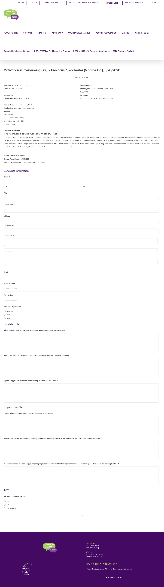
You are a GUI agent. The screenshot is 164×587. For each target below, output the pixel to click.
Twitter (24, 566)
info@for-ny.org (92, 548)
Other (9, 318)
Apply (82, 515)
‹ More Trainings (82, 78)
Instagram (26, 568)
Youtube (25, 572)
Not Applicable (12, 508)
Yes (8, 501)
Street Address (9, 225)
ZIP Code (7, 266)
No (8, 504)
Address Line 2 (9, 235)
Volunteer (10, 311)
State (5, 256)
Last (83, 187)
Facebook (26, 570)
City (5, 245)
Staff (8, 315)
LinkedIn (25, 574)
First (5, 187)
